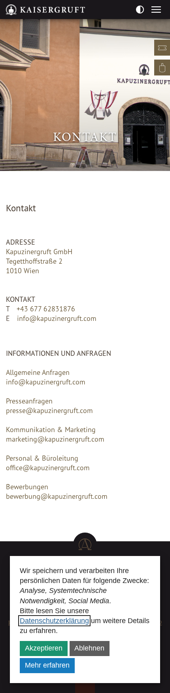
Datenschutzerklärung (54, 621)
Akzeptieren (43, 648)
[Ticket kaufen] (162, 48)
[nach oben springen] (85, 544)
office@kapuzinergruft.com (48, 467)
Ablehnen (89, 648)
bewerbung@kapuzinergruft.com (57, 496)
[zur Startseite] (45, 9)
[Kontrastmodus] (139, 9)
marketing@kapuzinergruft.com (55, 438)
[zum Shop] (162, 67)
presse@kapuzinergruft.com (49, 410)
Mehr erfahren (47, 665)
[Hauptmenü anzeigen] (156, 9)
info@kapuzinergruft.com (56, 318)
